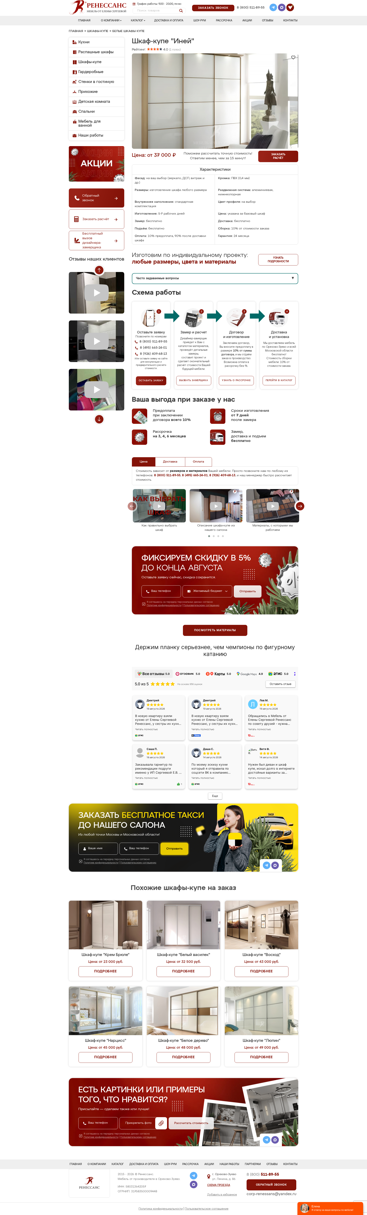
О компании (110, 20)
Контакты (290, 20)
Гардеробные (90, 72)
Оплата (198, 461)
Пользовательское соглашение (206, 1208)
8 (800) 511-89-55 (251, 7)
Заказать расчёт (278, 156)
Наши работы (90, 135)
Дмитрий (209, 700)
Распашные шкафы (96, 52)
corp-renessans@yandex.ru (271, 1194)
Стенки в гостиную (96, 82)
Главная (84, 20)
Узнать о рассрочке (236, 380)
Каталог (137, 20)
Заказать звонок (213, 8)
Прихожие (88, 92)
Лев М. (264, 700)
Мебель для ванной (89, 123)
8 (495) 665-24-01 (250, 2)
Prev (99, 270)
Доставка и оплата (168, 20)
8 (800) (263, 1174)
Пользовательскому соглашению (201, 605)
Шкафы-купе (97, 31)
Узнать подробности (278, 260)
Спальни (86, 111)
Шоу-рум (199, 20)
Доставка (170, 461)
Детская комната (94, 102)
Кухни (83, 42)
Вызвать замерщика (193, 380)
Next (99, 419)
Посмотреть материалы (215, 630)
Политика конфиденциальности (161, 1208)
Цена (144, 461)
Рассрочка (224, 20)
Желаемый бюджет (208, 591)
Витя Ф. (265, 749)
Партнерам (253, 1164)
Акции (247, 20)
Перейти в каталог (279, 380)
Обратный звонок (271, 1185)
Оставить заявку (151, 381)
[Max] (282, 8)
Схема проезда (218, 1185)
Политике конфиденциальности (164, 605)
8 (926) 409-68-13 (250, 12)
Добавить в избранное (222, 1194)
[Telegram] (273, 8)
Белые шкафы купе (128, 31)
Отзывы (267, 20)
